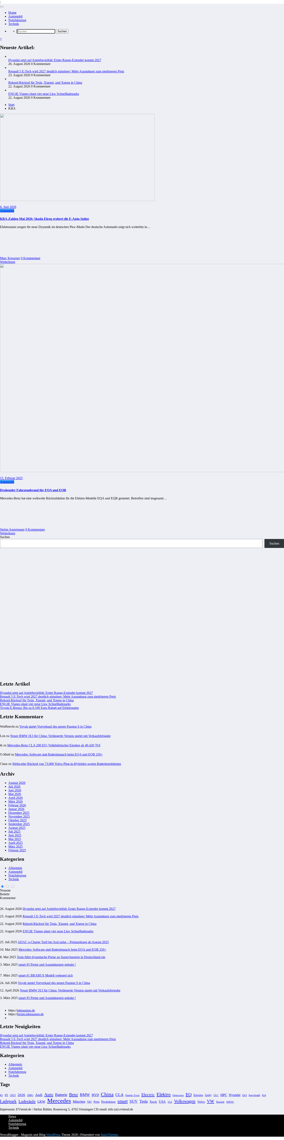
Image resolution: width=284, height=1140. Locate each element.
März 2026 (15, 801)
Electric (148, 1094)
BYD (95, 1095)
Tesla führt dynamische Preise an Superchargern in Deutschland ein (61, 957)
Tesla (144, 1101)
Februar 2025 (17, 850)
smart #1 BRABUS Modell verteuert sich (46, 975)
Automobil (15, 16)
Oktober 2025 (17, 820)
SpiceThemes (109, 1134)
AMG (30, 1095)
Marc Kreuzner (10, 258)
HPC (223, 1095)
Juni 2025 (14, 835)
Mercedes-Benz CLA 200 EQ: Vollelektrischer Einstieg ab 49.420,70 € (53, 745)
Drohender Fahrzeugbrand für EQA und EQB (33, 490)
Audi (38, 1095)
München (79, 1101)
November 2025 (19, 816)
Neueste (5, 890)
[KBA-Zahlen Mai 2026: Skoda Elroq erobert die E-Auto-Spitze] (77, 200)
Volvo (201, 1101)
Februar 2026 (17, 805)
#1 (1, 1095)
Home (12, 12)
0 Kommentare (30, 258)
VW (210, 1101)
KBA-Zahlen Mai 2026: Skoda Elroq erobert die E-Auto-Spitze (44, 219)
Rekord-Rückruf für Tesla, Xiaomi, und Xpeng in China (45, 82)
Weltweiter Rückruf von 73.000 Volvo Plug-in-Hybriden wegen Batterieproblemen (66, 764)
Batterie (61, 1095)
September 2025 (19, 824)
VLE (170, 1102)
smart (122, 1101)
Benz (73, 1094)
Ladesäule (27, 1101)
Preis (96, 1101)
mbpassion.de (26, 1010)
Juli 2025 (14, 831)
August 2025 (16, 827)
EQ (189, 1094)
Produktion (108, 1101)
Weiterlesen (7, 262)
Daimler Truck (132, 1095)
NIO (89, 1101)
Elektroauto (178, 1095)
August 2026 (16, 783)
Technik (13, 24)
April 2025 (15, 842)
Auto (48, 1094)
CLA (119, 1095)
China (107, 1094)
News (12, 1116)
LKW (41, 1102)
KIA (264, 1095)
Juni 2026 (14, 790)
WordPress (53, 1134)
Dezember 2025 (18, 812)
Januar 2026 (16, 809)
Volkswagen (184, 1101)
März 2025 (15, 846)
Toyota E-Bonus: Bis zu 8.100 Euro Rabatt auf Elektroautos (39, 708)
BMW (85, 1095)
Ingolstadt (254, 1095)
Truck (153, 1101)
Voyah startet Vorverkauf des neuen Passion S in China (55, 726)
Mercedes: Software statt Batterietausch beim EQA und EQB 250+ (59, 754)
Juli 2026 (14, 786)
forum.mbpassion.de (30, 1014)
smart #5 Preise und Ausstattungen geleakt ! (47, 964)
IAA (244, 1095)
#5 (6, 1095)
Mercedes (59, 1100)
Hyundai (234, 1095)
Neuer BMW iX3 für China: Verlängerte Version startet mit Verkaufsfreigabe (60, 736)
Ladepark (8, 1101)
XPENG (230, 1102)
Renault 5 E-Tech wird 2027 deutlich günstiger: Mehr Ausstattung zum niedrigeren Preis (66, 71)
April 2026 (15, 797)
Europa (198, 1095)
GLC (216, 1095)
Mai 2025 (14, 839)
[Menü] (1, 6)
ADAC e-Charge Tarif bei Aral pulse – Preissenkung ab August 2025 (63, 942)
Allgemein (15, 868)
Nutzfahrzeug (17, 20)
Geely (208, 1095)
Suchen (5, 537)
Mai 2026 (14, 794)
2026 (21, 1095)
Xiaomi (220, 1101)
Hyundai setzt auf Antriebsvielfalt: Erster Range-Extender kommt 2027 (54, 60)
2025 (13, 1095)
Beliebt (4, 894)
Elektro (164, 1094)
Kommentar (8, 898)
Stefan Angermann (12, 529)
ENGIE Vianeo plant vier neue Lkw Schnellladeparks (43, 94)
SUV (134, 1101)
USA (162, 1101)
